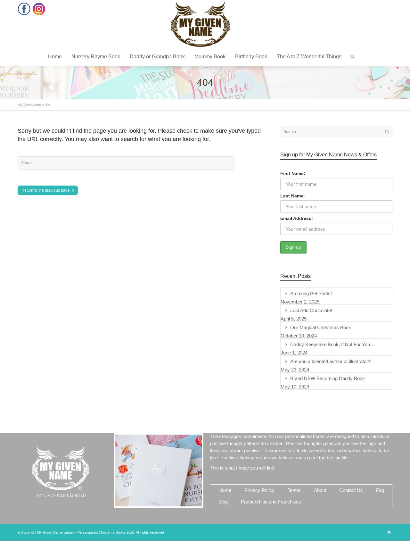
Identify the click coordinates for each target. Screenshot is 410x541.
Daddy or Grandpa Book (157, 56)
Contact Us (351, 490)
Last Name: (292, 195)
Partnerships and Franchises (271, 501)
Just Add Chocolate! (311, 310)
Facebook (24, 8)
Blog (223, 501)
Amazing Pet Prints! (311, 293)
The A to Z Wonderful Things (309, 56)
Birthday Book (251, 56)
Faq (380, 490)
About (320, 490)
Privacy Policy (259, 490)
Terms (294, 490)
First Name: (292, 173)
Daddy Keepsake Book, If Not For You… (332, 344)
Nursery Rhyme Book (95, 56)
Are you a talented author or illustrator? (330, 361)
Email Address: (296, 218)
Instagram (38, 8)
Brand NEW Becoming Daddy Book (327, 378)
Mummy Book (210, 56)
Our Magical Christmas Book (320, 327)
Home (55, 56)
